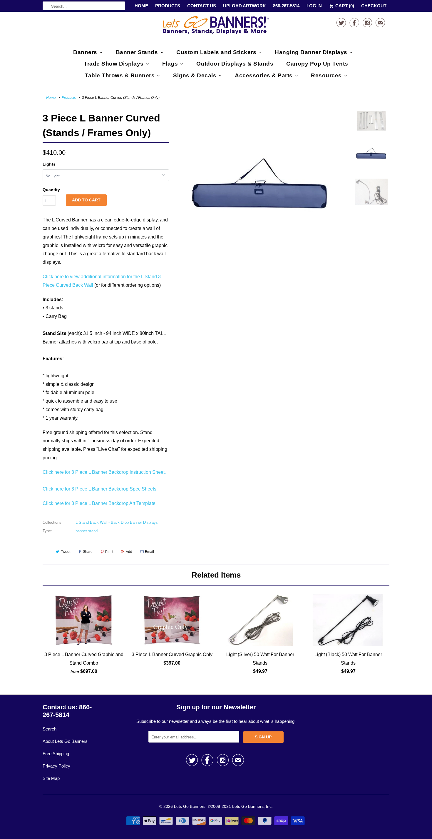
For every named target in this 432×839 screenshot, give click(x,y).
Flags (170, 64)
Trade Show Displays (114, 64)
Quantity (51, 189)
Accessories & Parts (264, 75)
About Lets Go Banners (65, 741)
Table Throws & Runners (120, 75)
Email (149, 552)
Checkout (373, 5)
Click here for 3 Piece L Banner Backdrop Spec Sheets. (100, 488)
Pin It (109, 552)
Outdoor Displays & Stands (235, 64)
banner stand (87, 531)
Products (167, 5)
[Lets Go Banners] (216, 26)
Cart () (344, 5)
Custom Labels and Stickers (216, 52)
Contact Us (201, 5)
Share (88, 552)
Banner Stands (137, 52)
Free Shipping (56, 753)
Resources (326, 75)
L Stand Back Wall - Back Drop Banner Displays (117, 522)
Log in (314, 5)
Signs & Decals (194, 75)
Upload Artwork (244, 5)
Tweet (65, 552)
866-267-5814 (286, 5)
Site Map (51, 778)
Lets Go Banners (189, 806)
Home (141, 5)
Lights (49, 164)
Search (49, 728)
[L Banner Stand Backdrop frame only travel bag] (260, 184)
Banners (85, 52)
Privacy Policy (56, 765)
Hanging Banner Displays (311, 52)
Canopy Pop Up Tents (317, 64)
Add (129, 552)
